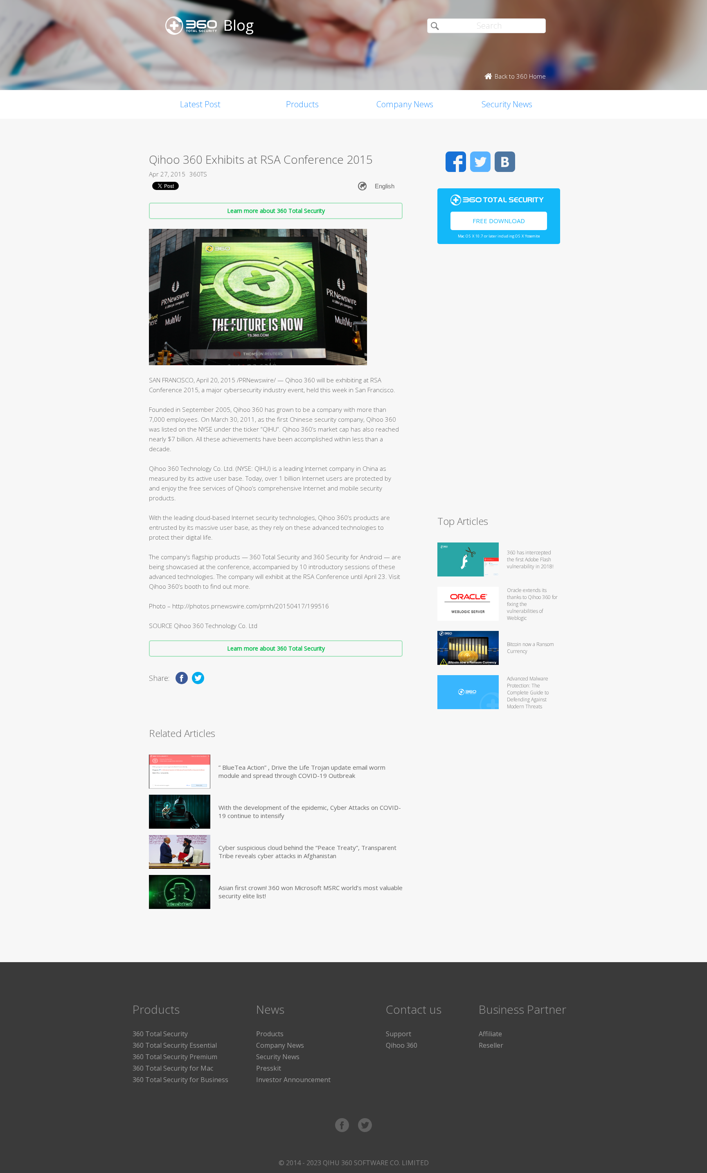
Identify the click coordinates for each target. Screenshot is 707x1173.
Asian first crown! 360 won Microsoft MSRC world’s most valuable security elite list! (310, 892)
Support (398, 1033)
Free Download (499, 221)
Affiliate (490, 1033)
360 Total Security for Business (180, 1079)
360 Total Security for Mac (173, 1068)
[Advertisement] (498, 383)
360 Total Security (160, 1033)
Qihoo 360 (401, 1045)
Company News (404, 104)
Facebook (456, 161)
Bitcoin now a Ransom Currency (530, 648)
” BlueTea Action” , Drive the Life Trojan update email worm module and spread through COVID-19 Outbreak (301, 771)
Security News (507, 104)
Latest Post (200, 104)
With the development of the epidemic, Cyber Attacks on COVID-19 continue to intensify (309, 811)
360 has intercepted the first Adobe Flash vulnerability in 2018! (530, 559)
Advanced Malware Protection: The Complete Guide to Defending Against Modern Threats (528, 692)
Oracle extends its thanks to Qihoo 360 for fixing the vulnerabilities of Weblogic (532, 604)
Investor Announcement (293, 1079)
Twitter (480, 161)
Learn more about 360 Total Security (276, 211)
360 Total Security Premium (175, 1056)
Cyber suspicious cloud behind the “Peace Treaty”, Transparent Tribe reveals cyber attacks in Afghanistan (307, 851)
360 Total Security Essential (175, 1045)
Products (302, 104)
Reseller (491, 1045)
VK (505, 161)
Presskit (268, 1068)
